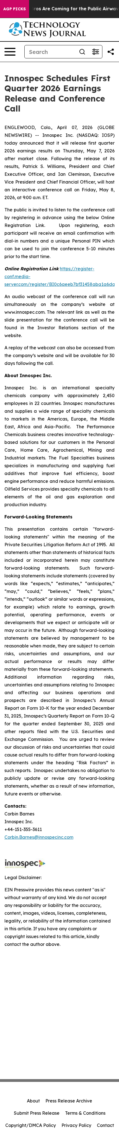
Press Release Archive (68, 1101)
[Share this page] (111, 51)
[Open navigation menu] (9, 51)
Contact (105, 1125)
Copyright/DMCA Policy (30, 1125)
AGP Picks (14, 8)
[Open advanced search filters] (95, 51)
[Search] (82, 51)
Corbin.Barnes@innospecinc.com (38, 837)
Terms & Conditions (85, 1113)
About (33, 1101)
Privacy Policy (76, 1125)
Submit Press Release (37, 1113)
